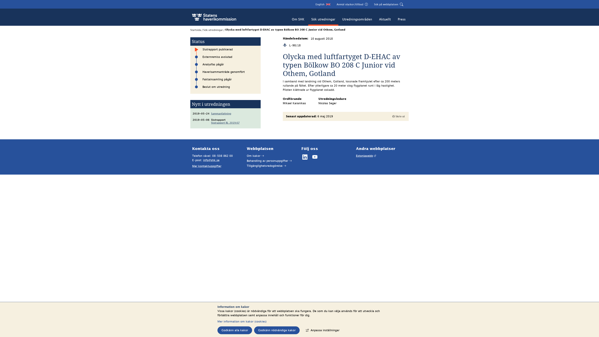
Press (402, 19)
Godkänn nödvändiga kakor (277, 330)
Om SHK (298, 19)
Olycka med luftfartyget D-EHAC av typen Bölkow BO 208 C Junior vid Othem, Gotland (285, 30)
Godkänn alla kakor (235, 330)
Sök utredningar (323, 19)
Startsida (195, 30)
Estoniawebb (366, 155)
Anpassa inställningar (325, 330)
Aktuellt (385, 19)
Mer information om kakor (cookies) (242, 321)
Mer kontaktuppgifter (206, 166)
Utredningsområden (357, 19)
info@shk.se (211, 160)
